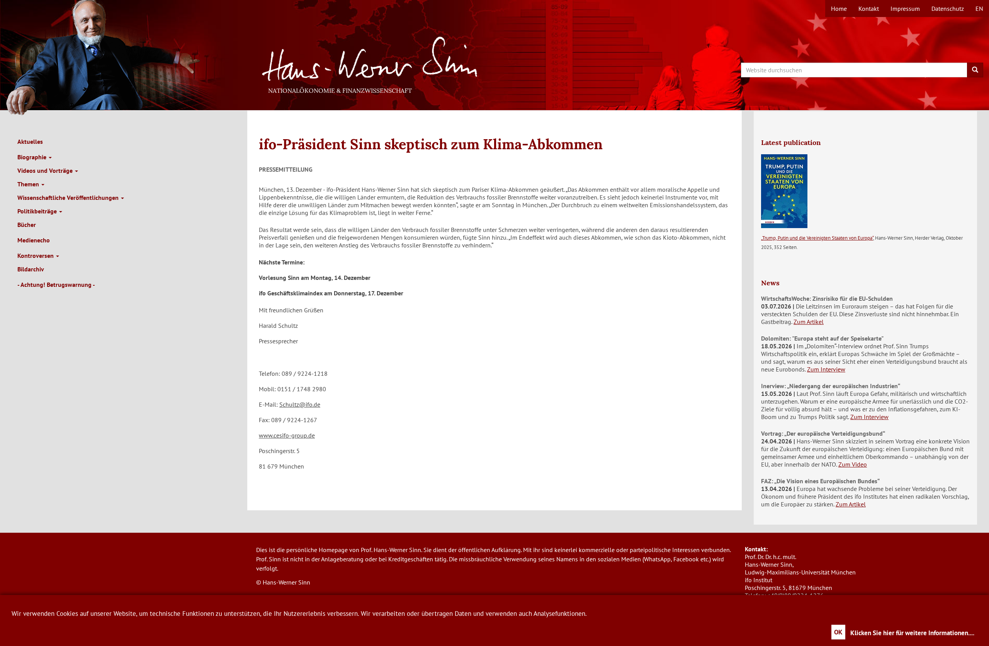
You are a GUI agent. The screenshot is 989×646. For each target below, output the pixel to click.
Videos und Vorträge (45, 170)
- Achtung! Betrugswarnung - (56, 284)
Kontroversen (36, 255)
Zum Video (852, 464)
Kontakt (868, 8)
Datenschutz (947, 8)
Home (839, 8)
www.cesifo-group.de (287, 435)
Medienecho (33, 240)
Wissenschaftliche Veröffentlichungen (68, 197)
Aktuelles (30, 141)
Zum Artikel (809, 322)
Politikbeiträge (37, 211)
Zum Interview (826, 369)
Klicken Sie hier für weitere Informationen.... (912, 633)
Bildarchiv (30, 269)
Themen (29, 184)
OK (838, 632)
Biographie (32, 157)
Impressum (905, 8)
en (979, 8)
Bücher (26, 224)
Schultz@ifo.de (299, 404)
